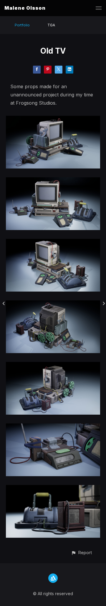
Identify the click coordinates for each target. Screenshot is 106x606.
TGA (51, 25)
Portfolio (22, 25)
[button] (81, 553)
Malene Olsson (25, 8)
